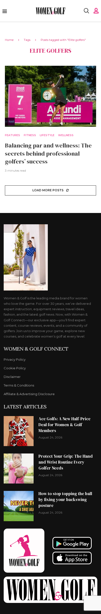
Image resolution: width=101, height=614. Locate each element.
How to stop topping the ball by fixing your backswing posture (65, 499)
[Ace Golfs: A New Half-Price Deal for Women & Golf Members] (19, 431)
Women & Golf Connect (36, 348)
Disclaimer (12, 376)
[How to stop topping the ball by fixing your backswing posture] (19, 506)
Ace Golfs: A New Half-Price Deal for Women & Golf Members (64, 425)
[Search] (86, 11)
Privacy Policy (14, 359)
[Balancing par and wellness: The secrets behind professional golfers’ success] (50, 96)
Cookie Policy (15, 368)
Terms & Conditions (19, 385)
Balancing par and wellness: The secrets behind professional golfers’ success (48, 153)
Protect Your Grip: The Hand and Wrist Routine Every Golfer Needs (65, 462)
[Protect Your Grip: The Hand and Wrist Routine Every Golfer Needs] (19, 468)
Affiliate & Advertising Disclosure (29, 394)
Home (9, 40)
